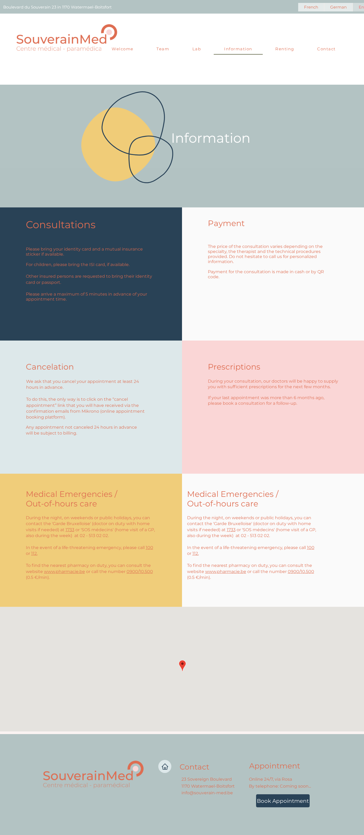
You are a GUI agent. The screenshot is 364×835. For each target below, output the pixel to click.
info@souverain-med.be (207, 792)
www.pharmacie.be (64, 571)
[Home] (164, 766)
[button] (163, 49)
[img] (67, 54)
